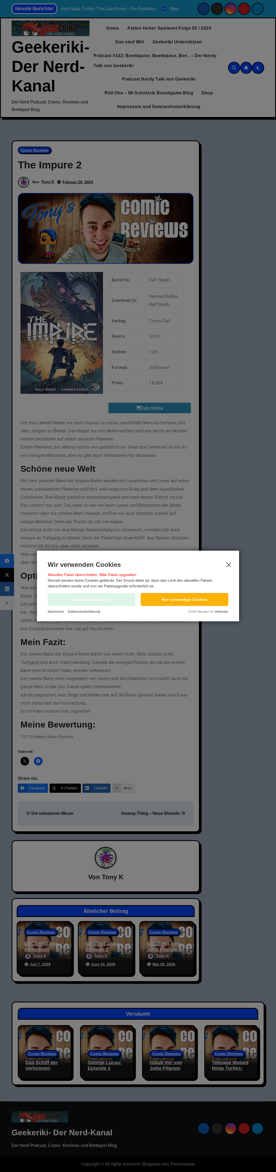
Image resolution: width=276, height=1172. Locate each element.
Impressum (56, 611)
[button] (184, 599)
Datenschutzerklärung (84, 611)
